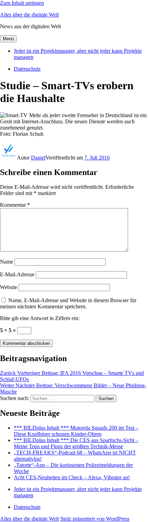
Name (6, 262)
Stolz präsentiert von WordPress (94, 519)
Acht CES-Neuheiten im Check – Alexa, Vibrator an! (72, 477)
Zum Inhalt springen (22, 3)
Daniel (38, 158)
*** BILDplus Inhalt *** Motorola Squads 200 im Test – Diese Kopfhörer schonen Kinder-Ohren (76, 431)
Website (8, 287)
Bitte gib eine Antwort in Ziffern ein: (40, 318)
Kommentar (15, 205)
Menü (8, 38)
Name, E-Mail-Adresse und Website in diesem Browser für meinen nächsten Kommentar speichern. (68, 303)
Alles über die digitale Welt (29, 15)
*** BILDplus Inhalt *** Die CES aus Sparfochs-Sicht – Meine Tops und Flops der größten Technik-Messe (76, 443)
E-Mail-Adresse (17, 274)
